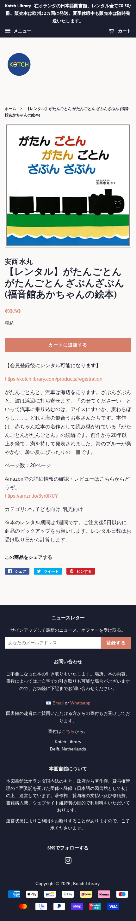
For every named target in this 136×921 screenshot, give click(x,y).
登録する (116, 643)
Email (58, 703)
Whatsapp (80, 703)
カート (124, 31)
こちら (68, 731)
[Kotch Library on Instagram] (68, 862)
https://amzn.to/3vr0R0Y (31, 496)
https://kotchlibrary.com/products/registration (53, 379)
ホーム (10, 108)
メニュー (21, 31)
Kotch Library (86, 883)
